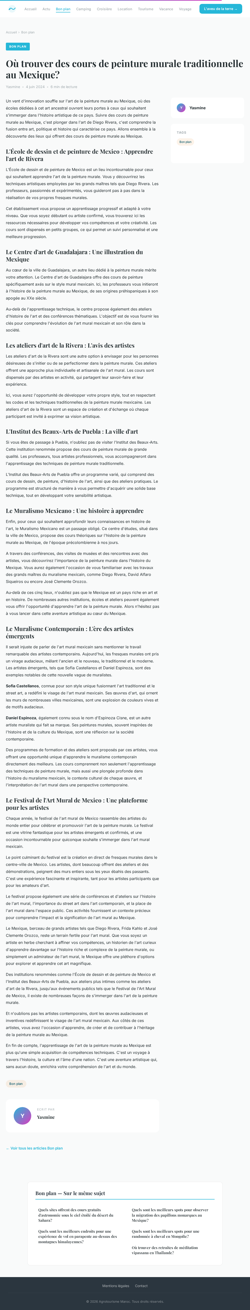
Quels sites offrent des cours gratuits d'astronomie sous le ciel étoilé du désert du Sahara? (75, 1215)
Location (125, 9)
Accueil (30, 9)
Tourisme (145, 9)
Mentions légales (115, 1286)
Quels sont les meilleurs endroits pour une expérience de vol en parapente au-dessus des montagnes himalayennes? (77, 1236)
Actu (46, 9)
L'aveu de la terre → (221, 9)
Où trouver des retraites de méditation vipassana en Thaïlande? (165, 1250)
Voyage (185, 9)
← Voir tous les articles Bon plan (34, 1148)
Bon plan (63, 9)
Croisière (104, 9)
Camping (83, 9)
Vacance (166, 9)
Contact (141, 1286)
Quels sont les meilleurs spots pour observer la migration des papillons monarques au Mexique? (170, 1215)
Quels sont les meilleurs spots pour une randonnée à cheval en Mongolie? (165, 1234)
